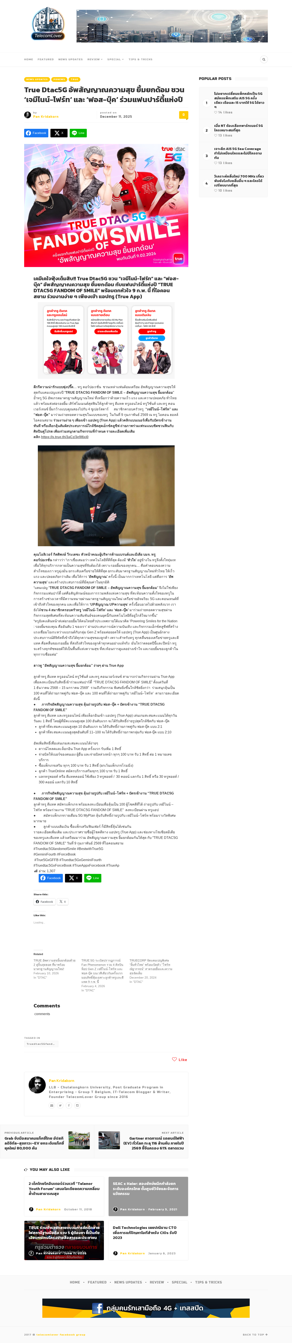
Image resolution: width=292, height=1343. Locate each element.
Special (114, 59)
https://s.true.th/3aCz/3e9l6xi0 (64, 437)
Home (28, 59)
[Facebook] (69, 1105)
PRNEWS (59, 79)
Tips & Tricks (140, 59)
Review (93, 59)
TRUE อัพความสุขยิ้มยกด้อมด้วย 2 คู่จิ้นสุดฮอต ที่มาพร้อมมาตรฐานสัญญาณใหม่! (54, 965)
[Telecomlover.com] (48, 26)
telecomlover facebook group (61, 1334)
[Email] (52, 1105)
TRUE (74, 79)
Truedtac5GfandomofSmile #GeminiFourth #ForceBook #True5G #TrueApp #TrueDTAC (42, 1043)
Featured (46, 59)
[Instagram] (77, 1105)
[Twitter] (60, 1105)
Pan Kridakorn (46, 117)
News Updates (70, 59)
